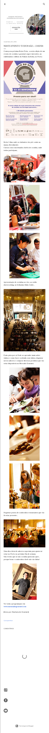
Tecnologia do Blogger (26, 726)
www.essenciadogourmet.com (15, 606)
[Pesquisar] (44, 3)
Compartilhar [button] (8, 620)
